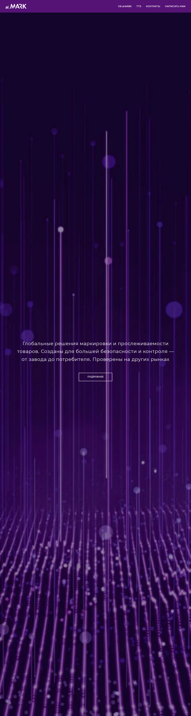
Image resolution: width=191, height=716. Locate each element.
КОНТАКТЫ (153, 6)
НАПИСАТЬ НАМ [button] (175, 6)
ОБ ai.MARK (125, 6)
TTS (138, 6)
